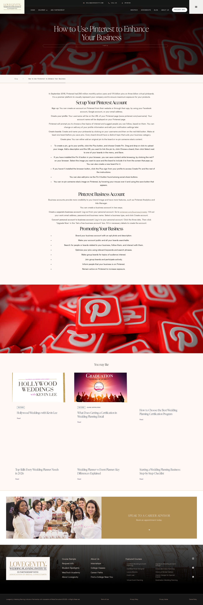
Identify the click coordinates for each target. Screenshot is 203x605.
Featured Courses (134, 559)
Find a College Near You (102, 577)
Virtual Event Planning (135, 580)
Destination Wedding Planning (167, 580)
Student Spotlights (70, 568)
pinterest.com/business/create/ (133, 212)
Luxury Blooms (132, 572)
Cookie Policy (193, 599)
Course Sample (69, 559)
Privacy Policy (134, 599)
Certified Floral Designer (135, 569)
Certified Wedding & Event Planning (136, 564)
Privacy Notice (163, 599)
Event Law (130, 575)
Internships (96, 564)
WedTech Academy (71, 573)
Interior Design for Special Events (165, 576)
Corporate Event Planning (165, 569)
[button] (43, 10)
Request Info (68, 564)
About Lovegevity (70, 577)
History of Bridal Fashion (164, 572)
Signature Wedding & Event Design (166, 564)
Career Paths (97, 573)
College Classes (98, 568)
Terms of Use (105, 599)
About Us (95, 559)
